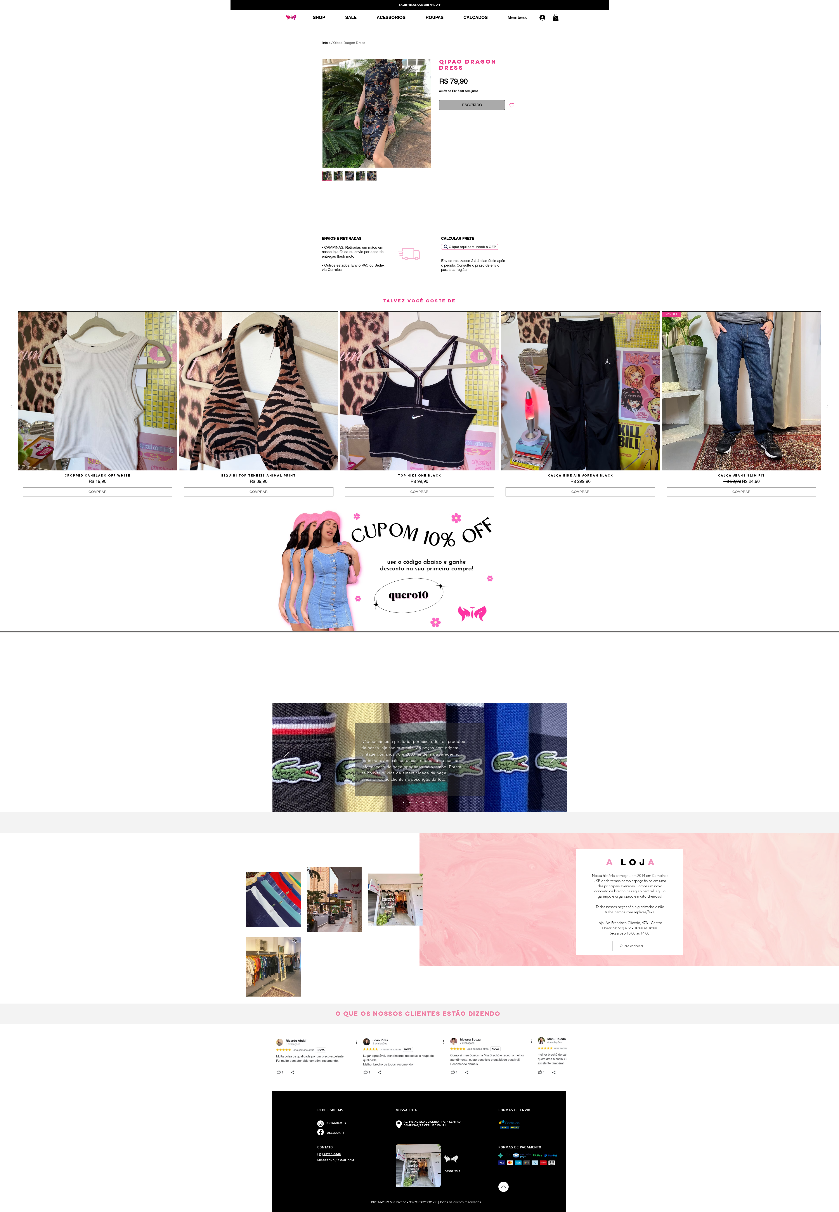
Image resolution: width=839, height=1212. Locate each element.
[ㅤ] (544, 17)
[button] (556, 17)
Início (326, 43)
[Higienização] (436, 802)
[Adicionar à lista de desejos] (512, 105)
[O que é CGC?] (423, 802)
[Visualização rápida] (97, 391)
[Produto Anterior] (11, 406)
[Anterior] (286, 757)
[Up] (503, 1187)
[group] (419, 406)
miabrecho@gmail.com (335, 1160)
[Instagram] (320, 1123)
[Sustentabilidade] (410, 802)
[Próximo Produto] (827, 406)
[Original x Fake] (403, 802)
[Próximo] (553, 757)
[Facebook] (320, 1132)
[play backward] (278, 1056)
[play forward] (561, 1056)
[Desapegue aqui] (416, 802)
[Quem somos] (429, 802)
